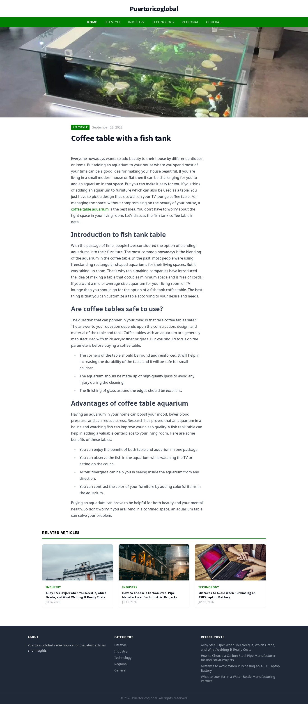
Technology (163, 22)
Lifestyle (112, 22)
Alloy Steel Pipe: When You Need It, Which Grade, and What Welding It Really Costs (76, 595)
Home (92, 22)
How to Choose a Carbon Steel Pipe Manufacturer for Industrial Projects (149, 595)
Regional (190, 22)
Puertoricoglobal (154, 8)
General (213, 22)
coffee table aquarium (90, 209)
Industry (136, 22)
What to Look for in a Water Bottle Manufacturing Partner (238, 678)
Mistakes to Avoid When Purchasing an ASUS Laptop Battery (226, 595)
